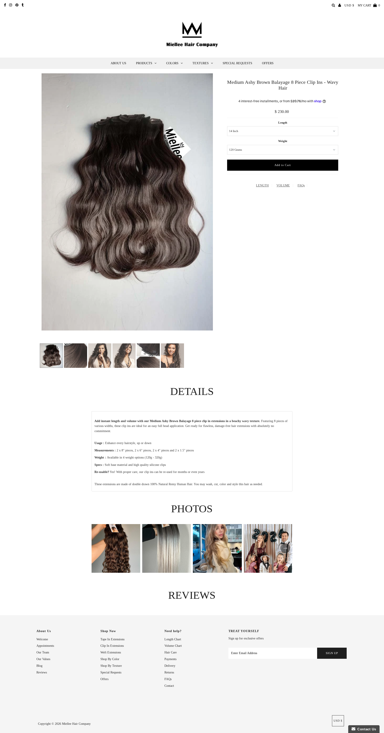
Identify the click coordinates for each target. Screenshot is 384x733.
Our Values (43, 659)
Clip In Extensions (112, 645)
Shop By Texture (111, 665)
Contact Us (365, 729)
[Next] (59, 80)
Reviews (41, 672)
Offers (268, 63)
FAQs (301, 185)
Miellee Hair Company (76, 723)
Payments (170, 659)
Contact (169, 685)
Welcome (42, 639)
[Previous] (49, 80)
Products (144, 63)
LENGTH (262, 185)
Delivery (169, 665)
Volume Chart (173, 645)
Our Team (42, 652)
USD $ (349, 5)
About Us (118, 63)
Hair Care (170, 652)
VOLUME (283, 185)
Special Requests (237, 63)
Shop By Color (109, 659)
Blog (39, 665)
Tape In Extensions (112, 639)
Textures (200, 63)
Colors (172, 63)
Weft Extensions (110, 652)
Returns (169, 672)
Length (282, 122)
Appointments (45, 645)
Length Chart (172, 639)
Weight (282, 141)
